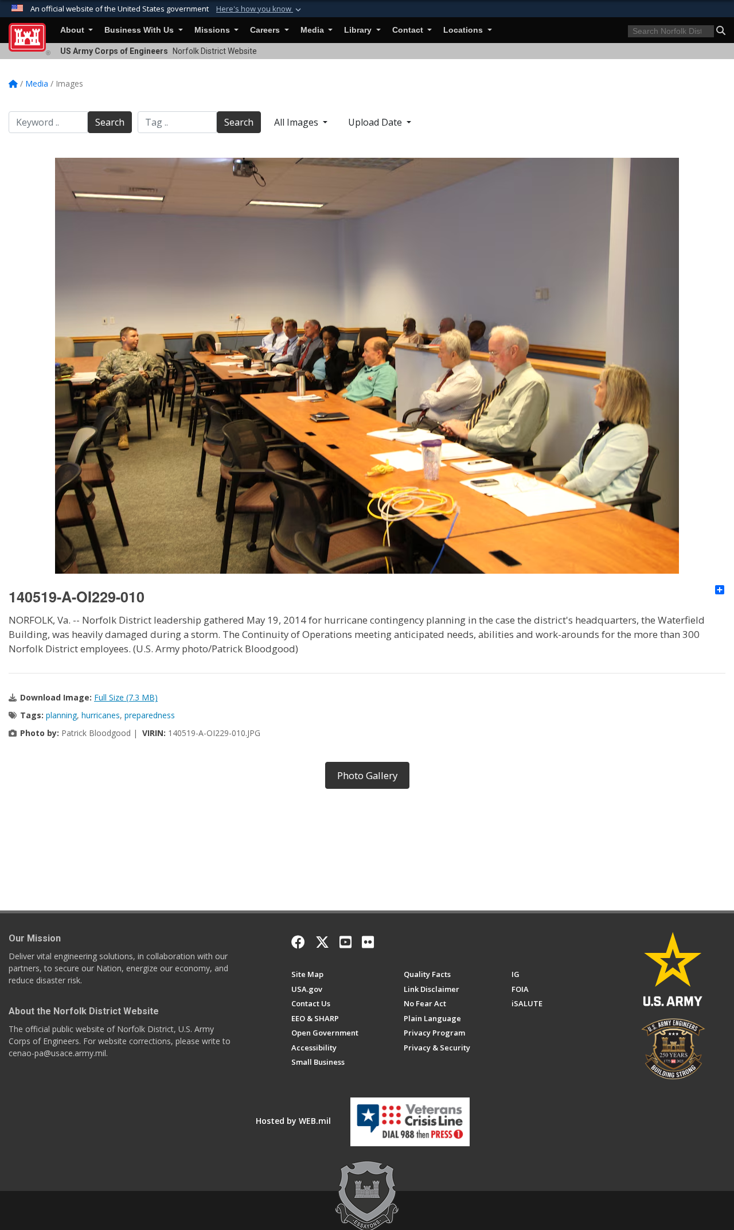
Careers (266, 30)
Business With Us (140, 30)
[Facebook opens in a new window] (298, 942)
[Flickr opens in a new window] (368, 942)
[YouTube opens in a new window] (345, 942)
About (73, 30)
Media (313, 30)
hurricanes (100, 715)
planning (61, 715)
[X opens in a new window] (322, 942)
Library (359, 30)
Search (109, 122)
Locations (464, 30)
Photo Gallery (367, 775)
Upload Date (376, 122)
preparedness (149, 715)
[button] (259, 9)
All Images (297, 122)
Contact (408, 30)
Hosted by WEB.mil (293, 1120)
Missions (213, 30)
